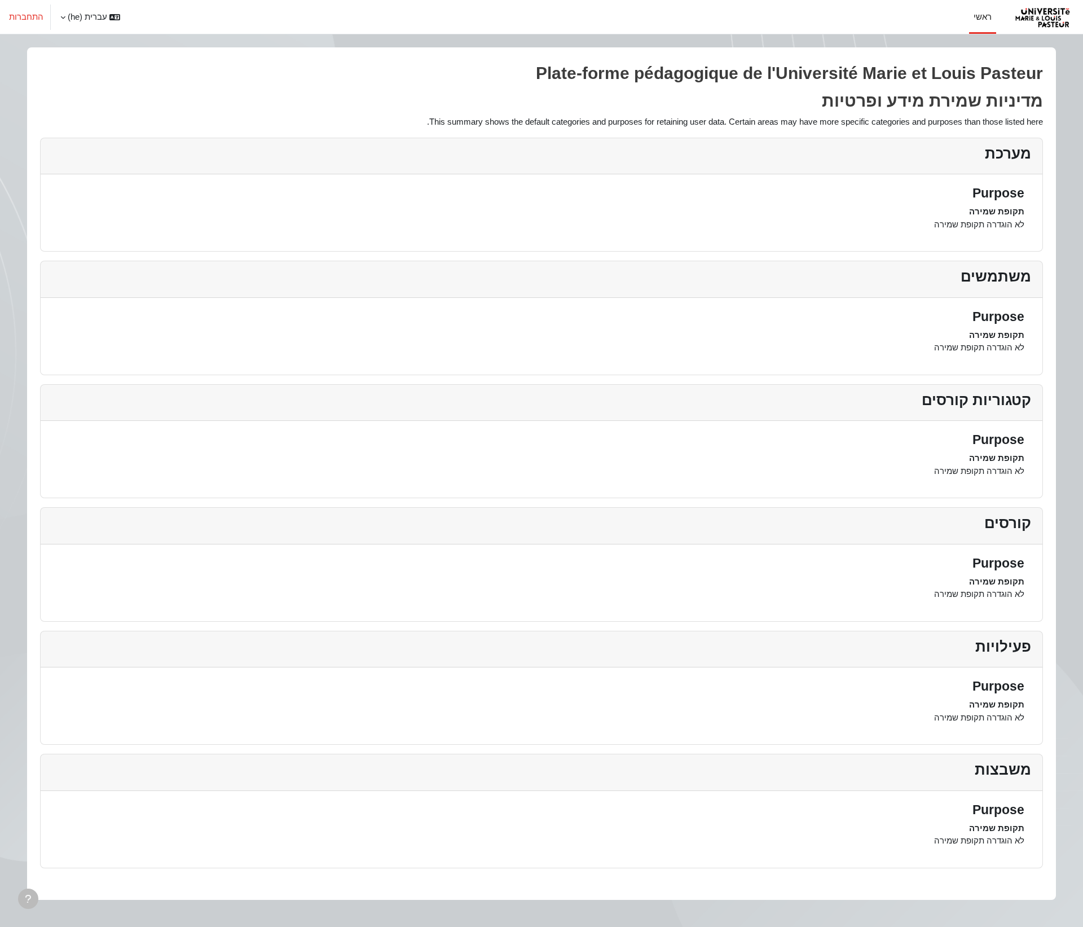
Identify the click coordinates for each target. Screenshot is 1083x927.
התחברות (26, 16)
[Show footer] (28, 899)
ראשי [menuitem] (983, 16)
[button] (90, 17)
